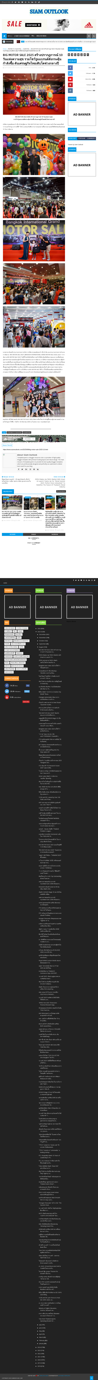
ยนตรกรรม (26, 49)
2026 (39, 628)
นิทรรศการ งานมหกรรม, (31, 67)
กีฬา (14, 631)
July (40, 1325)
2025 (39, 632)
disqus (33, 534)
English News (41, 36)
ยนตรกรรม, (41, 67)
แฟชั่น (21, 647)
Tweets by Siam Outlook (75, 144)
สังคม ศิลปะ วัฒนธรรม (18, 662)
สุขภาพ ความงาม (17, 666)
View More (62, 491)
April (40, 1334)
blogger (12, 534)
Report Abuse (71, 621)
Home (4, 49)
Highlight (72, 138)
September (42, 644)
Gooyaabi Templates (64, 1375)
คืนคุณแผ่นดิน (9, 634)
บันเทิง (7, 644)
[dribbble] (25, 2)
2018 (39, 1366)
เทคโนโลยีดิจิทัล (10, 637)
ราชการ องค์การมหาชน (21, 656)
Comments (91, 138)
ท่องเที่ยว (19, 634)
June (40, 1328)
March (41, 1337)
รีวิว (33, 36)
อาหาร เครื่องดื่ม (22, 669)
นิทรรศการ (8, 640)
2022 (39, 1353)
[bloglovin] (22, 2)
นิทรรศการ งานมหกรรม (14, 49)
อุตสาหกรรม (9, 672)
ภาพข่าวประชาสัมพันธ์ (21, 36)
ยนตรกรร (19, 653)
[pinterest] (18, 2)
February (42, 1340)
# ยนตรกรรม (26, 432)
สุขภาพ (7, 666)
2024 (39, 1347)
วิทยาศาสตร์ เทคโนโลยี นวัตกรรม (15, 659)
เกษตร (20, 631)
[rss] (28, 2)
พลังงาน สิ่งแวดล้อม (11, 647)
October (42, 641)
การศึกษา (8, 631)
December (42, 634)
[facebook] (12, 2)
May (40, 1331)
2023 (39, 1350)
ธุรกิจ (19, 637)
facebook (55, 534)
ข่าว (9, 36)
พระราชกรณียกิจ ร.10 (18, 644)
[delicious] (39, 2)
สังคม (7, 662)
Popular (82, 138)
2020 (39, 1360)
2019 (39, 1363)
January (41, 1343)
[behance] (32, 2)
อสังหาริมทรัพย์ (9, 669)
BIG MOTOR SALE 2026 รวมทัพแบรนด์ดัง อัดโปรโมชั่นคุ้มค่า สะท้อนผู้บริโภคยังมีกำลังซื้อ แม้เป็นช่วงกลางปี (11, 514)
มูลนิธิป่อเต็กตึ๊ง (9, 653)
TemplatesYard (43, 1375)
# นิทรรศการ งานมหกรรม (14, 432)
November (42, 637)
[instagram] (35, 2)
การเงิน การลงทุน (22, 628)
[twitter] (15, 2)
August (41, 647)
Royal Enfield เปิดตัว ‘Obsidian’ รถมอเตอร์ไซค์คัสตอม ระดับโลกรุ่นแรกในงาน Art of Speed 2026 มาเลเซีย (34, 514)
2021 (39, 1357)
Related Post (7, 491)
